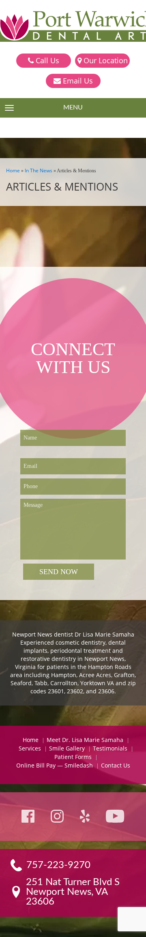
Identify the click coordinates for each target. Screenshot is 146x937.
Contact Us (115, 765)
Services (30, 748)
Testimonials (110, 748)
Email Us (77, 81)
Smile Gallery (67, 748)
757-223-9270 (58, 865)
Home (13, 170)
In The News (38, 170)
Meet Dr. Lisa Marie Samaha (85, 740)
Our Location (105, 60)
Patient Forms (73, 757)
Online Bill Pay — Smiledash (54, 765)
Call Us (46, 60)
